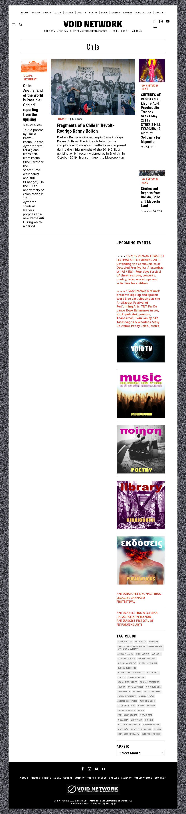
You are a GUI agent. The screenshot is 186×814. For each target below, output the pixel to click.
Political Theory (136, 677)
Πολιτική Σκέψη (151, 725)
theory (121, 687)
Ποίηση (149, 720)
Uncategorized (135, 687)
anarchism (140, 642)
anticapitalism (126, 654)
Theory (62, 118)
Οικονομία (136, 720)
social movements (127, 682)
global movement (127, 663)
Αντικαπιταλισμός (127, 696)
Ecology (156, 654)
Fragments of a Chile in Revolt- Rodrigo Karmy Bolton (85, 128)
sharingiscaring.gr (107, 803)
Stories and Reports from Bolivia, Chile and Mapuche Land (151, 197)
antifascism (142, 654)
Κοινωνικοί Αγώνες (127, 715)
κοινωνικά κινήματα (128, 734)
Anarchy (153, 642)
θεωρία (157, 729)
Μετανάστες (146, 715)
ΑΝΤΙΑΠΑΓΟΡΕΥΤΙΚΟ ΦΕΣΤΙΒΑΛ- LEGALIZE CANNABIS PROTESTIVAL (139, 597)
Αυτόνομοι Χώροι (127, 706)
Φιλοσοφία (123, 729)
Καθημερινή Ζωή (126, 711)
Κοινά (141, 711)
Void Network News (150, 87)
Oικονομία (153, 673)
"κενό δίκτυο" (125, 642)
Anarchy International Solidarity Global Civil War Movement (140, 647)
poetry (121, 677)
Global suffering (127, 668)
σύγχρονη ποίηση (151, 734)
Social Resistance (149, 682)
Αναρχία (137, 692)
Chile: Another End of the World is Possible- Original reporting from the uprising (33, 102)
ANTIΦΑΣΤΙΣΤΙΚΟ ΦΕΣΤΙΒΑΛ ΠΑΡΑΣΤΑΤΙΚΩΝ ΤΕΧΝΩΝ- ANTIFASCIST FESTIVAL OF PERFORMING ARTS (137, 618)
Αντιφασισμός (146, 696)
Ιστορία (151, 706)
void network (153, 687)
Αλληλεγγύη (124, 692)
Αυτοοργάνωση (147, 701)
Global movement (30, 77)
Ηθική (141, 706)
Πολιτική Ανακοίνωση (129, 725)
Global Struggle (148, 663)
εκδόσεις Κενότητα (141, 729)
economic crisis (126, 659)
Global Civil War (147, 659)
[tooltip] (154, 21)
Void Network (60, 800)
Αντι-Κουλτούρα (152, 692)
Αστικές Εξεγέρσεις (127, 701)
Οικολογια (123, 720)
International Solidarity (131, 673)
